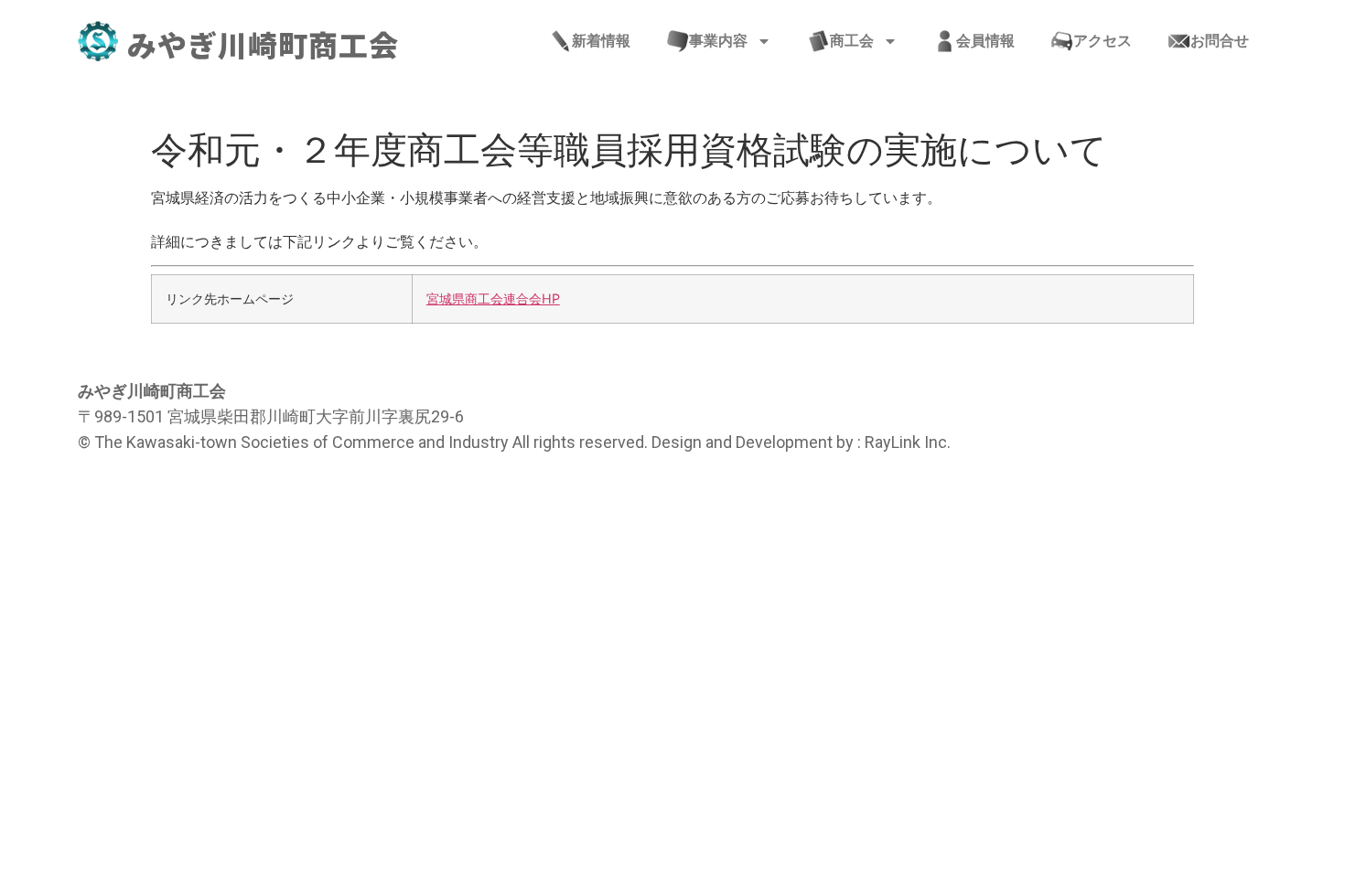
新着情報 (601, 40)
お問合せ (1219, 40)
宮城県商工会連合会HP (493, 298)
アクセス (1102, 40)
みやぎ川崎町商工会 (263, 44)
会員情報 (985, 40)
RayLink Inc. (908, 442)
